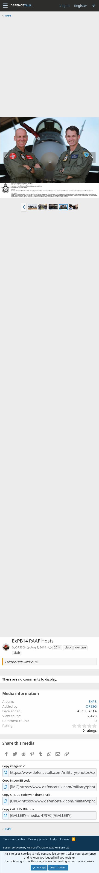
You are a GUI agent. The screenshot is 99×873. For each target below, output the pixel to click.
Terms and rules (14, 839)
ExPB (93, 701)
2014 (57, 647)
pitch (17, 653)
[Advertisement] (49, 68)
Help (53, 839)
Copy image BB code (16, 780)
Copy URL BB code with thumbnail (25, 795)
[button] (5, 5)
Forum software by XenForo (36, 847)
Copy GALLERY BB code (18, 809)
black (67, 647)
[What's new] (93, 5)
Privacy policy (37, 839)
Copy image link (13, 766)
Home (64, 839)
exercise (80, 647)
